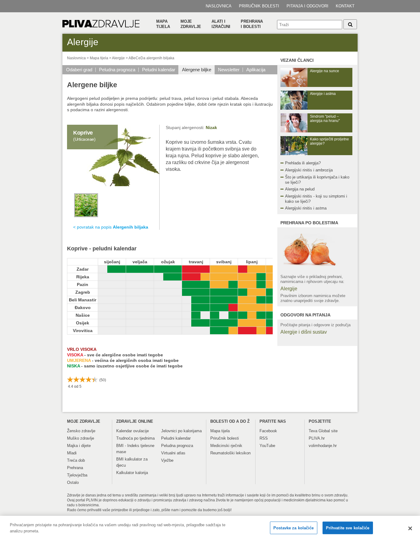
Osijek (82, 322)
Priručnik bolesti (259, 6)
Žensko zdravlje (81, 431)
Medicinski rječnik (226, 445)
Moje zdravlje (190, 24)
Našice (83, 315)
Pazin (82, 284)
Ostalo (73, 482)
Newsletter (229, 69)
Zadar (83, 269)
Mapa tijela (163, 24)
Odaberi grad (79, 69)
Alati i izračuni (221, 24)
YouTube (267, 445)
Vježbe (167, 460)
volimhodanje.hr (323, 445)
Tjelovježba (77, 475)
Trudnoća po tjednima (135, 438)
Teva (313, 431)
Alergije (118, 58)
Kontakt (345, 6)
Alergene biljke (196, 69)
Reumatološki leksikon (230, 453)
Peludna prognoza (117, 69)
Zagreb (82, 292)
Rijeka (82, 276)
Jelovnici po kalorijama (181, 431)
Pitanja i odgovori (307, 6)
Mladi (72, 453)
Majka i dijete (79, 445)
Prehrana (75, 467)
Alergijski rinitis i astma (306, 208)
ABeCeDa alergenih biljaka (151, 58)
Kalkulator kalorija (132, 472)
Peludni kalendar (158, 69)
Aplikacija (255, 69)
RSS (264, 438)
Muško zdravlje (80, 438)
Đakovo (83, 307)
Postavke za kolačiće (293, 528)
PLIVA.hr (317, 438)
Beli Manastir (82, 299)
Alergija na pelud (300, 189)
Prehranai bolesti (252, 24)
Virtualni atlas (173, 453)
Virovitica (83, 330)
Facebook (268, 431)
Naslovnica (219, 6)
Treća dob (76, 460)
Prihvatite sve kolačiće (348, 528)
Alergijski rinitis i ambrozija (309, 170)
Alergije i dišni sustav (303, 332)
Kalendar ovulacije (132, 431)
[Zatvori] (410, 528)
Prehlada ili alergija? (303, 163)
